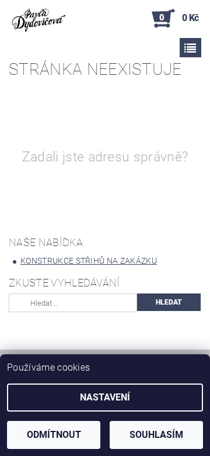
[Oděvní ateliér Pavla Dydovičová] (38, 19)
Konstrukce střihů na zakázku (88, 260)
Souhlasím (156, 434)
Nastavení (105, 397)
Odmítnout (54, 434)
